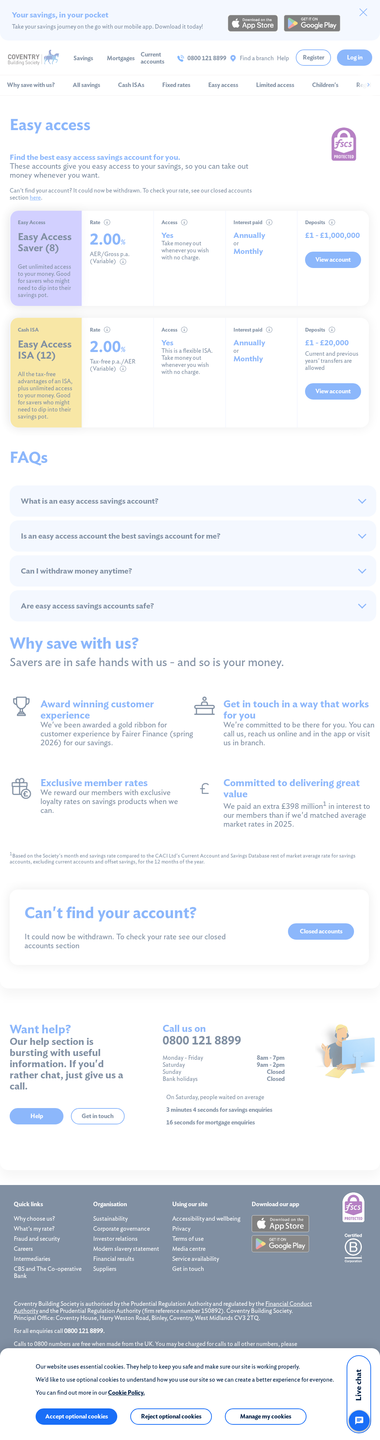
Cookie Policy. (126, 1392)
